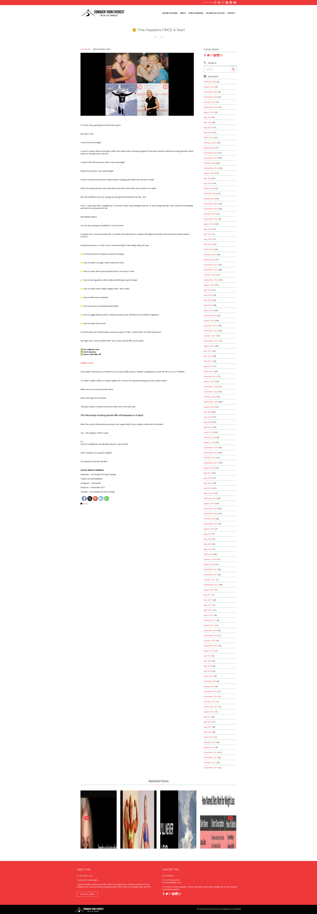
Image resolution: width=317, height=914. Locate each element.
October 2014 (210, 762)
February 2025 (210, 142)
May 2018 (208, 544)
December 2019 (211, 447)
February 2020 (210, 437)
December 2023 (211, 203)
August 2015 (209, 711)
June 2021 (208, 356)
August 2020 (209, 407)
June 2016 (208, 661)
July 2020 (207, 412)
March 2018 (209, 554)
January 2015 (209, 747)
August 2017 (209, 589)
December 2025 (211, 92)
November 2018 (211, 513)
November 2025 (211, 97)
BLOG (85, 503)
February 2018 (210, 559)
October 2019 (210, 457)
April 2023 (208, 244)
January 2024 (209, 198)
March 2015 (209, 737)
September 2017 (211, 584)
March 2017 (209, 615)
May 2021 (208, 361)
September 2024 (211, 168)
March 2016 (209, 676)
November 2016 (211, 635)
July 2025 (207, 117)
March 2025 (209, 137)
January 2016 (209, 686)
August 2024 (209, 173)
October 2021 (210, 335)
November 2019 (211, 452)
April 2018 (208, 549)
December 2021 (211, 325)
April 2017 (208, 610)
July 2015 (207, 716)
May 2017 (208, 605)
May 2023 (208, 239)
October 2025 (210, 102)
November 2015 (211, 696)
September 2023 (211, 219)
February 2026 (210, 81)
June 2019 (208, 478)
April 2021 (208, 366)
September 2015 (211, 706)
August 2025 (209, 112)
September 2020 (211, 401)
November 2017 (211, 574)
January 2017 (209, 625)
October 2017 (210, 579)
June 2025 (208, 122)
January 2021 (209, 381)
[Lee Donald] (102, 13)
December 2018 (211, 508)
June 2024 (208, 183)
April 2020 (208, 427)
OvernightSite (236, 909)
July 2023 (207, 229)
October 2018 (210, 518)
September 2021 (211, 341)
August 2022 (209, 285)
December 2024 (211, 153)
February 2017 (210, 620)
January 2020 (209, 442)
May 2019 (208, 483)
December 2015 (211, 691)
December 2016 (211, 630)
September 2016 (211, 645)
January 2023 (209, 259)
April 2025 (208, 132)
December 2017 (211, 569)
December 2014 (211, 752)
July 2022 (207, 290)
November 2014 (211, 757)
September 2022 (211, 280)
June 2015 (208, 722)
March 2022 (209, 310)
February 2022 (210, 315)
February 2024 (210, 193)
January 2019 (209, 503)
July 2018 (207, 534)
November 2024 (211, 158)
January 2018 (209, 564)
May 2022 (208, 300)
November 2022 (211, 269)
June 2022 (208, 295)
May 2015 (208, 727)
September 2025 (211, 107)
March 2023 (209, 249)
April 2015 (208, 732)
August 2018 (209, 529)
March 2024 (209, 188)
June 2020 (208, 417)
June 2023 (208, 234)
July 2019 (207, 473)
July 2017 (207, 595)
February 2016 (210, 681)
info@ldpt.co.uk (174, 882)
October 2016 (210, 640)
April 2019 (208, 488)
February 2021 (210, 376)
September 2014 (211, 767)
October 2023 (210, 214)
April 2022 (208, 305)
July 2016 (207, 656)
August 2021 (209, 346)
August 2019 (209, 468)
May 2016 (208, 666)
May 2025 (208, 127)
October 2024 (210, 163)
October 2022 (210, 274)
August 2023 (209, 224)
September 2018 (211, 523)
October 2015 (210, 701)
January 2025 (209, 147)
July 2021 (207, 351)
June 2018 (208, 539)
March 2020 (209, 432)
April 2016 (208, 671)
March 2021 (209, 371)
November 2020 (211, 391)
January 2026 (209, 87)
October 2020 (210, 396)
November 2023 (211, 208)
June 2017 (208, 600)
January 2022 (209, 320)
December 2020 (211, 386)
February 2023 (210, 254)
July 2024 (207, 178)
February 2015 (210, 742)
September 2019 (211, 462)
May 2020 (208, 422)
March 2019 (209, 493)
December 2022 (211, 264)
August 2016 (209, 650)
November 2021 (211, 330)
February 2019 (210, 498)
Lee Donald (85, 49)
